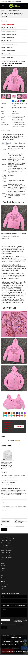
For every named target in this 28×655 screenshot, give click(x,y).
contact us (19, 426)
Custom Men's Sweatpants (7, 550)
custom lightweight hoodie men (8, 480)
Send (4, 529)
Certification (3, 586)
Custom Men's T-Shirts (6, 540)
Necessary (6, 651)
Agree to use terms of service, (12, 526)
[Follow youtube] (8, 635)
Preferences (19, 651)
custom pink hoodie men (7, 475)
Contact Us (3, 577)
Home (2, 10)
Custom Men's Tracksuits (6, 543)
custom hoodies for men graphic (9, 477)
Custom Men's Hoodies (13, 10)
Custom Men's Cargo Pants (7, 555)
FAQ (2, 588)
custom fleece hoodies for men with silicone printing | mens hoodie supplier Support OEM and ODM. (6, 465)
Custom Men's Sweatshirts (7, 547)
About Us (3, 565)
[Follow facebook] (11, 635)
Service (2, 573)
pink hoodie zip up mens (19, 475)
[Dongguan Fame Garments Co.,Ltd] (14, 6)
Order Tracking (4, 584)
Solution (3, 570)
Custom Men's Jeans (5, 559)
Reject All (7, 648)
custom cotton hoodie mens (8, 482)
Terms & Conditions (20, 526)
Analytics (13, 651)
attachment (6, 521)
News (2, 575)
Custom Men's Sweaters (6, 557)
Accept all (24, 648)
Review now (17, 440)
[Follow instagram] (14, 635)
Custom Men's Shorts (5, 552)
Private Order (4, 568)
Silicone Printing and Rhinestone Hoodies (11, 12)
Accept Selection (15, 648)
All (6, 10)
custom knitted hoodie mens (8, 484)
